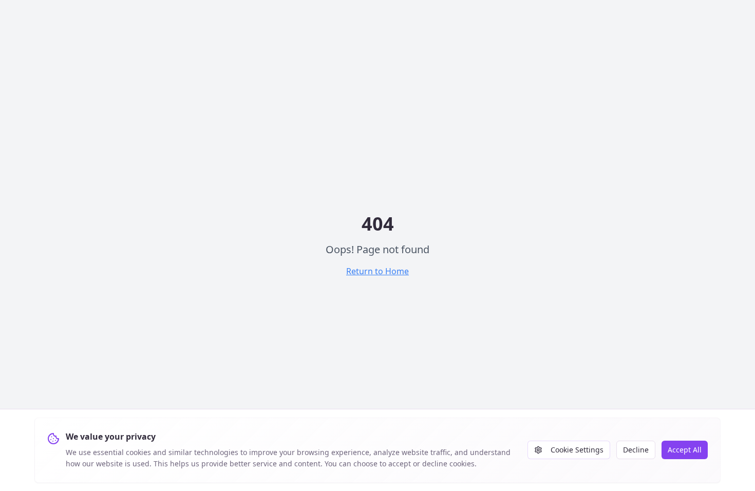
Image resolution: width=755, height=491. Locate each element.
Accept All (685, 450)
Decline (636, 450)
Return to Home (377, 271)
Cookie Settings (577, 450)
